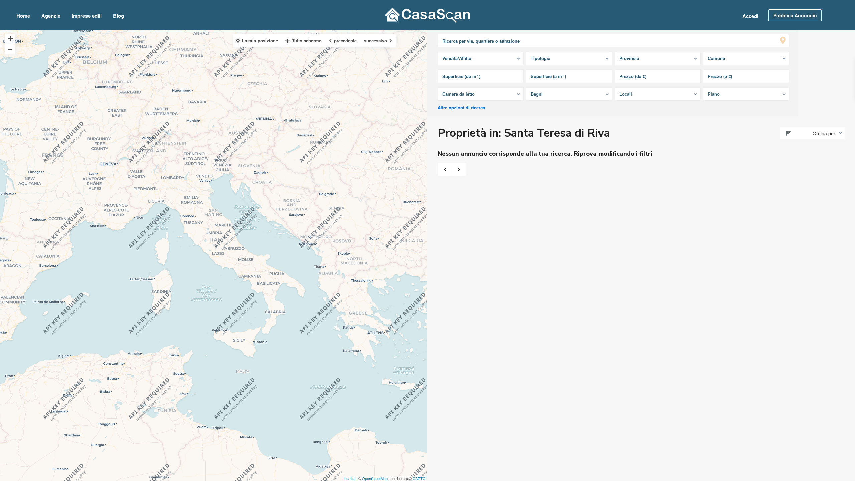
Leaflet (349, 478)
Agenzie (50, 15)
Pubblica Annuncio (795, 15)
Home (23, 15)
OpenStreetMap (375, 478)
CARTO (419, 478)
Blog (118, 15)
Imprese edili (87, 15)
